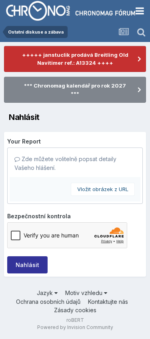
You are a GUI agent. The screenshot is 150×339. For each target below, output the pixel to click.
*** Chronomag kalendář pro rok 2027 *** (75, 89)
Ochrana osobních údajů (48, 301)
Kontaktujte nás (108, 301)
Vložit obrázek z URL (102, 189)
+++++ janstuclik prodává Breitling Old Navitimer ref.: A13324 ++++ (75, 59)
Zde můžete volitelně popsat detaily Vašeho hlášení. (65, 163)
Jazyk (45, 292)
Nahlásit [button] (27, 264)
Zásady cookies (75, 310)
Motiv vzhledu (84, 292)
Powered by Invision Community (75, 327)
